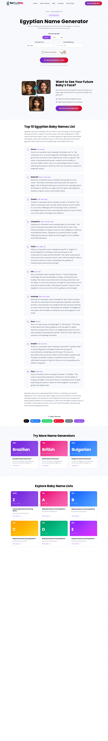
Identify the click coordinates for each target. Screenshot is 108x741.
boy (62, 37)
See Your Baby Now (93, 3)
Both (46, 37)
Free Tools (70, 3)
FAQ (53, 3)
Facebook (36, 421)
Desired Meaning (68, 42)
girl (54, 37)
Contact (61, 3)
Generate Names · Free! (55, 60)
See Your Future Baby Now (68, 108)
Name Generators (56, 11)
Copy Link (80, 421)
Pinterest (60, 421)
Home (35, 3)
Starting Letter (39, 42)
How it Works (45, 3)
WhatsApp (48, 421)
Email (70, 421)
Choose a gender (54, 33)
